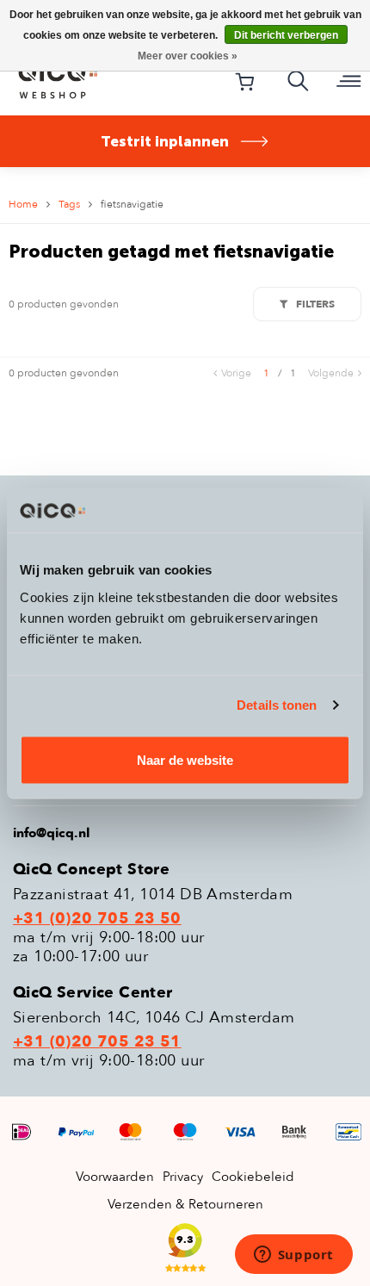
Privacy (183, 1176)
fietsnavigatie (132, 204)
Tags (69, 204)
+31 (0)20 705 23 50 (97, 919)
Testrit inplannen (165, 141)
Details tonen (277, 705)
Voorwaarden (115, 1176)
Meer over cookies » (187, 56)
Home (23, 204)
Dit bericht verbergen (286, 35)
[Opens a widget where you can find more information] (293, 1255)
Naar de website (185, 759)
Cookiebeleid (253, 1176)
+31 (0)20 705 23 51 (97, 1042)
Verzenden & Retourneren (185, 1204)
